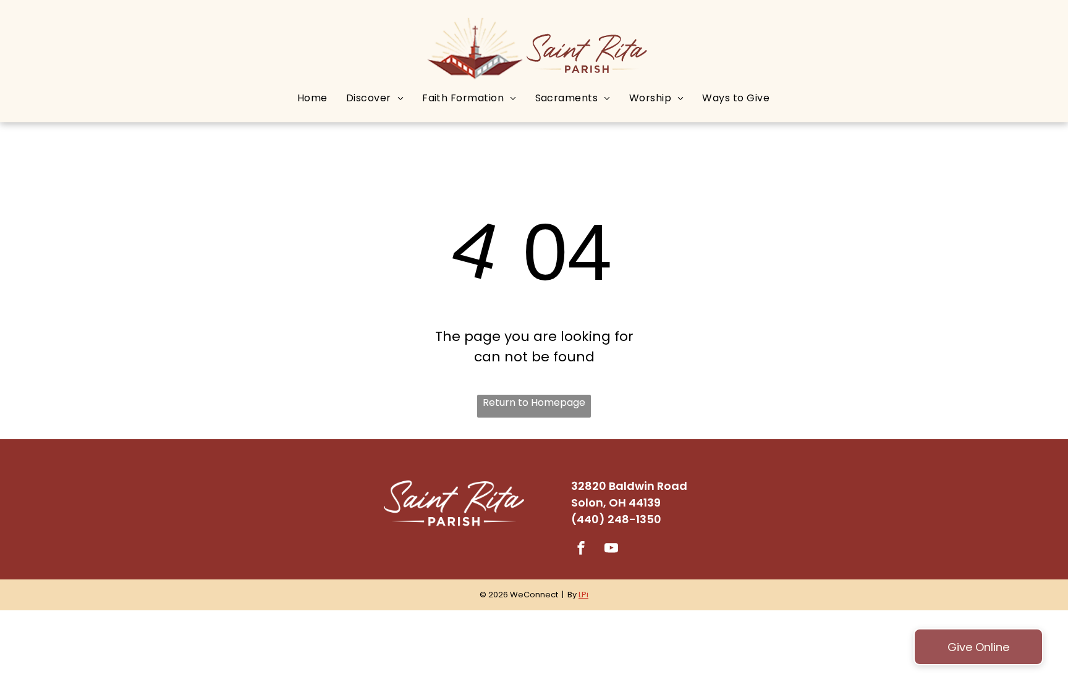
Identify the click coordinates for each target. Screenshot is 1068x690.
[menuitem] (312, 98)
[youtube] (611, 549)
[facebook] (581, 549)
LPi (583, 594)
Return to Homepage (534, 402)
